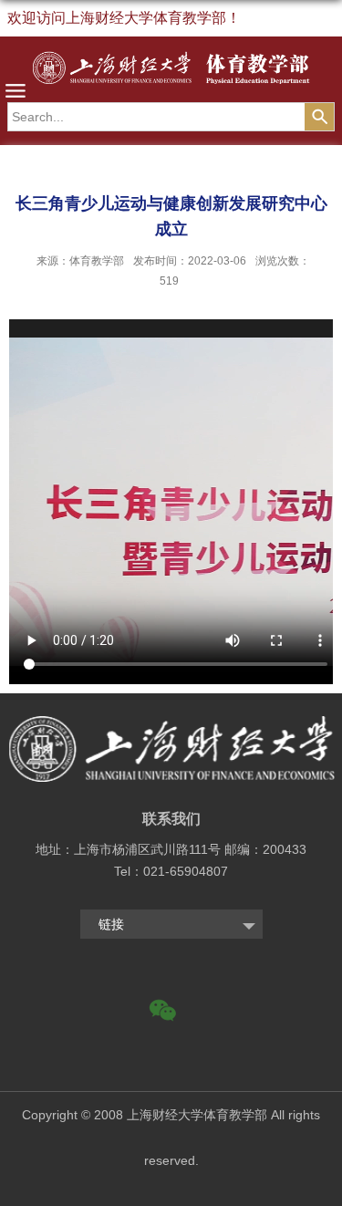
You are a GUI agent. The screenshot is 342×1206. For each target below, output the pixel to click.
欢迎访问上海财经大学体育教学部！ (124, 18)
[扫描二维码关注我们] (171, 1021)
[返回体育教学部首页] (171, 72)
